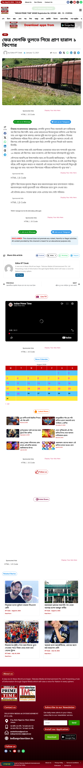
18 (18, 388)
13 (39, 383)
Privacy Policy (59, 763)
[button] (60, 52)
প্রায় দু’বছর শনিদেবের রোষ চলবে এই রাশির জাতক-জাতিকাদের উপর (30, 445)
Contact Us (48, 2)
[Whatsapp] (81, 2)
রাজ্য (14, 19)
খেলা (42, 19)
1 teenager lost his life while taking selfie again (28, 211)
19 (29, 388)
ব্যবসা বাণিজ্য (64, 19)
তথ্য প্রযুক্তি (74, 19)
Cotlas (23, 765)
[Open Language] (12, 764)
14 (49, 383)
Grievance (57, 765)
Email (46, 719)
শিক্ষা (30, 19)
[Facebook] (68, 2)
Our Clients (38, 2)
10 (8, 383)
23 (69, 388)
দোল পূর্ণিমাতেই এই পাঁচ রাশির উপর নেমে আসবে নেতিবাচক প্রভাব (64, 433)
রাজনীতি (48, 19)
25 (18, 394)
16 (69, 383)
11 (18, 383)
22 (59, 388)
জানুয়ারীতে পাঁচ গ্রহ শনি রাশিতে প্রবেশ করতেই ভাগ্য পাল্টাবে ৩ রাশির (65, 420)
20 (39, 388)
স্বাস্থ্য (36, 19)
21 (49, 388)
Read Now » (8, 613)
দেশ (3, 19)
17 (8, 388)
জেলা (19, 19)
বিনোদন (55, 19)
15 (59, 383)
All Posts (19, 275)
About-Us (28, 2)
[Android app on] (63, 737)
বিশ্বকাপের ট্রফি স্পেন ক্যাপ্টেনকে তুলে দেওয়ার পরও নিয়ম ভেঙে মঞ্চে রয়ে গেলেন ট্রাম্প (20, 648)
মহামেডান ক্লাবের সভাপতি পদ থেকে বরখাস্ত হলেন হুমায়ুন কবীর (59, 606)
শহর (25, 19)
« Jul (7, 404)
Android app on (70, 736)
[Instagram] (77, 2)
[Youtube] (74, 2)
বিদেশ (8, 19)
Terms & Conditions (72, 763)
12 (29, 383)
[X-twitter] (71, 2)
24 (8, 394)
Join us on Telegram (62, 122)
